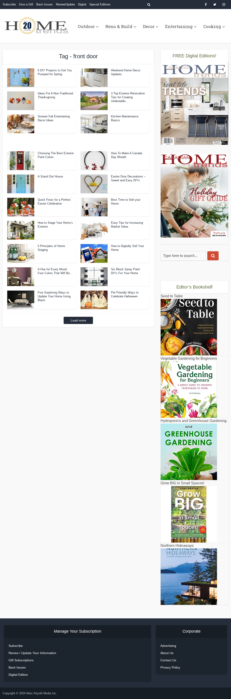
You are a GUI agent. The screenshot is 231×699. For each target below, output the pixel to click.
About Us (166, 653)
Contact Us (168, 660)
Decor (149, 26)
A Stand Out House (50, 176)
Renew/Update (65, 4)
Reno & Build (118, 26)
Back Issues (44, 4)
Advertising (168, 646)
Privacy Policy (170, 667)
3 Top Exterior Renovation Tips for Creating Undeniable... (128, 97)
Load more (78, 320)
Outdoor (86, 26)
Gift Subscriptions (21, 660)
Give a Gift (26, 4)
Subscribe (9, 4)
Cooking (212, 26)
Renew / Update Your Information (32, 653)
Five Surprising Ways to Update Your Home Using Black (54, 296)
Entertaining (179, 26)
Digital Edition (18, 674)
